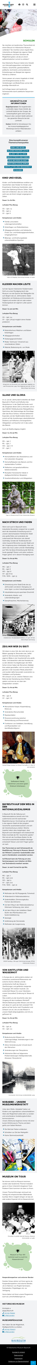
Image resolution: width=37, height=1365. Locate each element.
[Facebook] (19, 4)
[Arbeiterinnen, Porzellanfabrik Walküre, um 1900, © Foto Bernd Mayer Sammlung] (18, 620)
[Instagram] (23, 4)
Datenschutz (18, 1355)
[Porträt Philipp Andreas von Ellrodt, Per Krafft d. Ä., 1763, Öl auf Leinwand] (18, 747)
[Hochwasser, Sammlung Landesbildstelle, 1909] (18, 1077)
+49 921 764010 (9, 1313)
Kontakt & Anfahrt (18, 1352)
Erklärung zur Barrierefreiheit (18, 1361)
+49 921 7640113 (9, 1329)
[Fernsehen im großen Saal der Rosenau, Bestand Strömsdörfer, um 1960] (18, 1218)
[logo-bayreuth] (18, 1339)
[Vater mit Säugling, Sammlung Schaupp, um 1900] (18, 259)
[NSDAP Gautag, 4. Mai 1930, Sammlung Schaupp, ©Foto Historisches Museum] (18, 943)
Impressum (18, 1358)
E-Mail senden (9, 1315)
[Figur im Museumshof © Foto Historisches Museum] (18, 497)
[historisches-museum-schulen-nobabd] (18, 1155)
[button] (27, 4)
